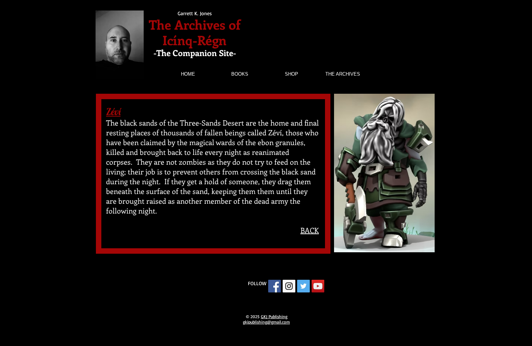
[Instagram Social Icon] (289, 286)
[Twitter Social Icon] (303, 286)
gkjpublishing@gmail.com (266, 322)
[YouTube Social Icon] (318, 286)
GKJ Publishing (274, 316)
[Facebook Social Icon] (274, 286)
